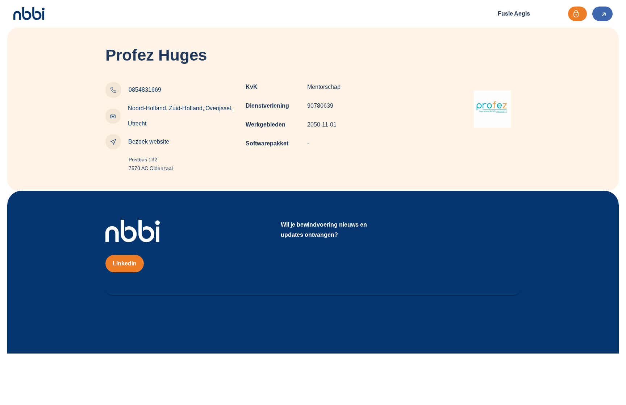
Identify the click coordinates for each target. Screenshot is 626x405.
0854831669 (145, 90)
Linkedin (125, 263)
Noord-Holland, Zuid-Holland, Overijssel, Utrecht (180, 116)
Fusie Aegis (514, 14)
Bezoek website (148, 142)
